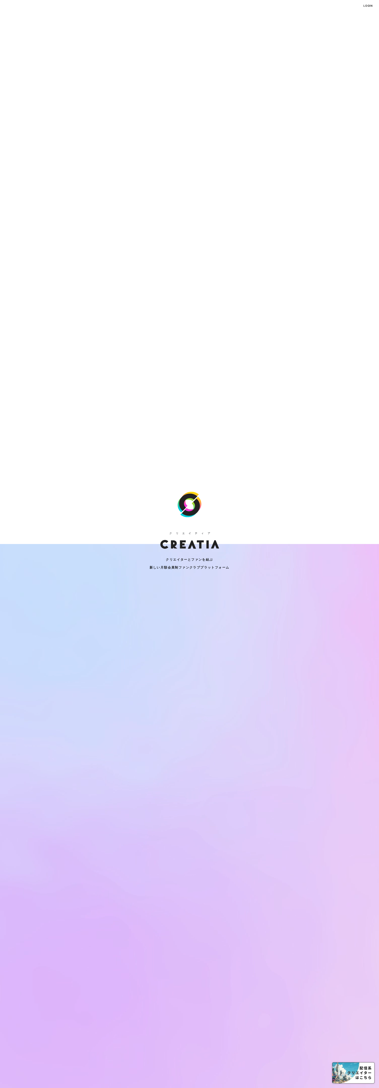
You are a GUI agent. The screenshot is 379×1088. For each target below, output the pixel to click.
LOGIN (368, 5)
